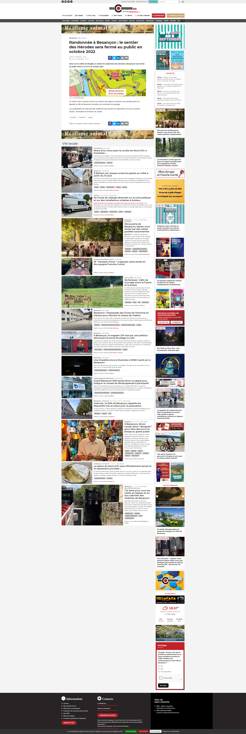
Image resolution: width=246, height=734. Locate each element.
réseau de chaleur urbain (128, 325)
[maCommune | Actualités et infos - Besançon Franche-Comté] (123, 8)
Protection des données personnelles (75, 711)
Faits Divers (104, 195)
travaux (90, 117)
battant (96, 187)
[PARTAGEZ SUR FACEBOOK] (110, 58)
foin (139, 302)
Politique (113, 401)
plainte (121, 211)
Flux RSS (66, 713)
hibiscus (127, 455)
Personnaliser (155, 731)
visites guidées (143, 251)
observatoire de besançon (140, 249)
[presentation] (139, 94)
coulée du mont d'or (100, 162)
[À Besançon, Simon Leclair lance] (92, 428)
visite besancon (129, 518)
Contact (66, 703)
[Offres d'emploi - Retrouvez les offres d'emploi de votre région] (170, 177)
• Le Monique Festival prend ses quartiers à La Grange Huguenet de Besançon (170, 86)
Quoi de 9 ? (128, 221)
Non (162, 669)
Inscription (163, 322)
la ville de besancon (114, 370)
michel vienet (113, 211)
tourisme (135, 251)
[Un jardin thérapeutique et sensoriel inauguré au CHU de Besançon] (170, 517)
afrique (127, 451)
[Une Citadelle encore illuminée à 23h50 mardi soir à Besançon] (77, 364)
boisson (140, 451)
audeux (97, 211)
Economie (136, 421)
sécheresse (145, 302)
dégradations (104, 211)
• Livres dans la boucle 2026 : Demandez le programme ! (169, 104)
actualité (105, 401)
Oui (162, 666)
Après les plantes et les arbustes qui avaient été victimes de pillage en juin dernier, (119, 203)
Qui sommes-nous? (69, 706)
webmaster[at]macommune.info (107, 728)
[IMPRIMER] (126, 58)
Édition (126, 11)
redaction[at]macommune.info (107, 705)
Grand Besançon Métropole (104, 378)
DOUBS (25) (97, 464)
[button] (179, 2)
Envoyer (163, 685)
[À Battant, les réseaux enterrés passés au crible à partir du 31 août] (77, 177)
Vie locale (82, 38)
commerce (138, 453)
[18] (77, 266)
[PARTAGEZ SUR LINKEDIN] (118, 58)
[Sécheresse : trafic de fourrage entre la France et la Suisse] (92, 284)
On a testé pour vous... (132, 488)
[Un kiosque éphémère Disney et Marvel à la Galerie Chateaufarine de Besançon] (170, 268)
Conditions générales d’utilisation (74, 718)
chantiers (97, 325)
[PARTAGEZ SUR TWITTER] (114, 58)
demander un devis (107, 715)
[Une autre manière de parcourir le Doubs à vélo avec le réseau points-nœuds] (170, 442)
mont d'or (109, 162)
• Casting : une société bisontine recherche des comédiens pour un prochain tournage (169, 79)
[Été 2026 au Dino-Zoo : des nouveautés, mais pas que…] (170, 336)
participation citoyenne (117, 392)
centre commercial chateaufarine (112, 349)
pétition (125, 349)
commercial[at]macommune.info (107, 710)
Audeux (96, 195)
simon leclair (135, 455)
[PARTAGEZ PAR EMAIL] (122, 58)
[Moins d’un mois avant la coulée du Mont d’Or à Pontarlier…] (77, 155)
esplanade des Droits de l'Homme (110, 325)
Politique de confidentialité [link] (170, 731)
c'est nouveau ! (129, 453)
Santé (120, 401)
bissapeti (133, 451)
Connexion (176, 322)
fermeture (73, 117)
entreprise (145, 453)
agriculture (128, 302)
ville (110, 413)
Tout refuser (143, 731)
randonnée (82, 117)
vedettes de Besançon (131, 515)
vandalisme (128, 211)
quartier (102, 187)
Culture (135, 220)
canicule (104, 413)
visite (140, 515)
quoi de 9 (127, 251)
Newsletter (69, 723)
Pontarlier (98, 148)
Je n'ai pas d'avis (166, 671)
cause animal (98, 349)
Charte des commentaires (71, 708)
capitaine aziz (129, 513)
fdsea (134, 302)
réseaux (118, 187)
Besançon (73, 38)
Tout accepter (131, 731)
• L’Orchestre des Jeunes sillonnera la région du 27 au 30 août (169, 99)
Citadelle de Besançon (101, 370)
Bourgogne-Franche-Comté (104, 259)
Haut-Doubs (128, 277)
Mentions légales (69, 716)
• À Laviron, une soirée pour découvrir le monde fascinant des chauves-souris (168, 93)
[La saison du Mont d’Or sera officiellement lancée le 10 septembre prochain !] (77, 470)
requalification (110, 187)
